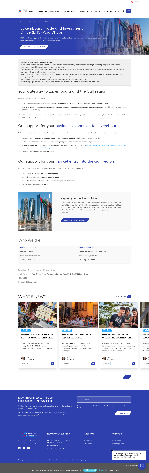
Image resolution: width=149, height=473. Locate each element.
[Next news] (129, 377)
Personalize (103, 470)
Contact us (107, 11)
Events (83, 11)
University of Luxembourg (40, 148)
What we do (88, 440)
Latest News (116, 440)
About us (94, 11)
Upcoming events (118, 444)
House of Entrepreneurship (96, 145)
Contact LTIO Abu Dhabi (34, 47)
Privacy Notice (33, 415)
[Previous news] (125, 377)
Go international (52, 446)
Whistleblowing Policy (79, 460)
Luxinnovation (112, 145)
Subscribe (123, 413)
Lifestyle (25, 364)
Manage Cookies (23, 460)
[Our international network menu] (61, 11)
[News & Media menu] (77, 11)
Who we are (88, 444)
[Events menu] (87, 11)
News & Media (70, 11)
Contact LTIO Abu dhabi (74, 220)
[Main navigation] (128, 11)
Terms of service (124, 406)
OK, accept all (91, 470)
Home (22, 22)
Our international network (48, 11)
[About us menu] (99, 11)
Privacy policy (113, 406)
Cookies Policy (36, 460)
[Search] (123, 11)
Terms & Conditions (62, 460)
